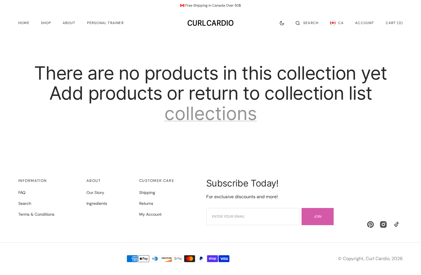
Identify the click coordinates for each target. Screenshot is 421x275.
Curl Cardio (377, 259)
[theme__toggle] (282, 23)
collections (210, 113)
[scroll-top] (408, 262)
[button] (307, 23)
